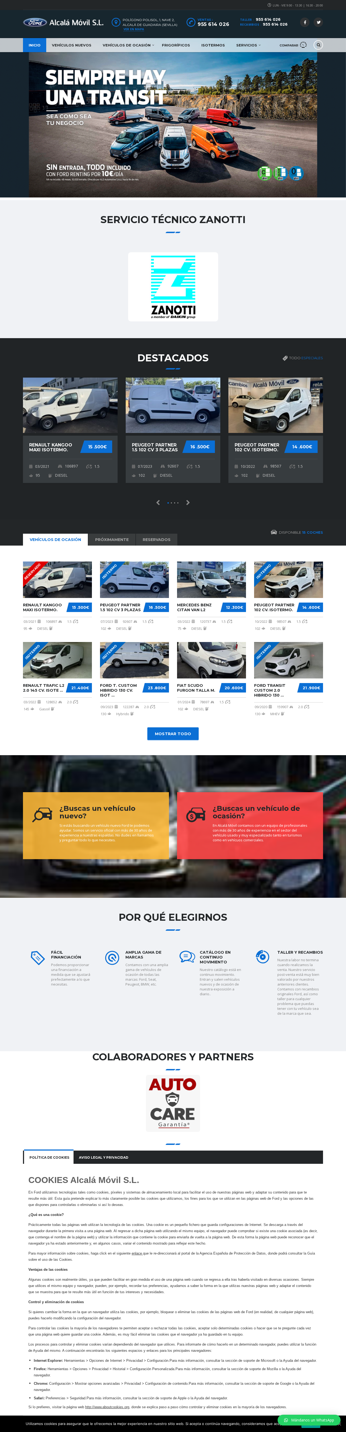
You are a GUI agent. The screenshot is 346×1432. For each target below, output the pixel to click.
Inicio (35, 45)
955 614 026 (268, 19)
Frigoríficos (176, 45)
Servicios (246, 45)
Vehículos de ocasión (127, 45)
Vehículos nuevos (71, 45)
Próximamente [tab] (112, 539)
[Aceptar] (339, 1424)
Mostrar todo (173, 733)
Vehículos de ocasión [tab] (55, 539)
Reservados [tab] (157, 539)
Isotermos (213, 45)
